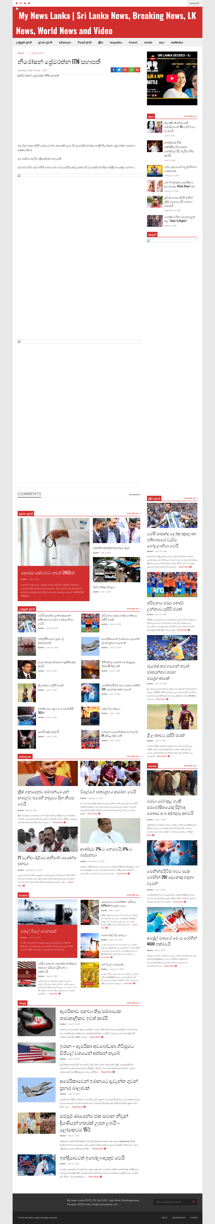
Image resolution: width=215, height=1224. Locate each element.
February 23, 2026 (171, 176)
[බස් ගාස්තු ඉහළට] (116, 569)
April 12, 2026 (169, 160)
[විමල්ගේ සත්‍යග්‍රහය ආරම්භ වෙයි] (110, 773)
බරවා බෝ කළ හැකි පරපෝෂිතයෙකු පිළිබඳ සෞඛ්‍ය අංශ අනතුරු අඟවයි (170, 807)
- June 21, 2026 (114, 624)
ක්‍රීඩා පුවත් (154, 498)
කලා (161, 42)
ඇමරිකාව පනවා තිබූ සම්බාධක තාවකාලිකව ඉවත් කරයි (90, 1014)
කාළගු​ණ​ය (116, 42)
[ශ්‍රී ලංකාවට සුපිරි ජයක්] (27, 692)
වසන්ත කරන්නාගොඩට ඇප (111, 547)
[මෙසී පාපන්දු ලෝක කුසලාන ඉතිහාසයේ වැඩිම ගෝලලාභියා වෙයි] (27, 623)
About (164, 1218)
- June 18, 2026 (73, 1059)
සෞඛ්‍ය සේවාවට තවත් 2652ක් (47, 572)
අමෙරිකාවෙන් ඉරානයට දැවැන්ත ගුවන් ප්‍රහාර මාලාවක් (120, 641)
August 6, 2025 (170, 226)
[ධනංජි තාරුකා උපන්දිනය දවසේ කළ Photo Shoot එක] (155, 186)
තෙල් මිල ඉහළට (111, 708)
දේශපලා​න (25, 756)
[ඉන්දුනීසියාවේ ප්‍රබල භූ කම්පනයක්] (27, 646)
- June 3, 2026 (51, 717)
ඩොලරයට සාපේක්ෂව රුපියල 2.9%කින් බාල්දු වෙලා (118, 903)
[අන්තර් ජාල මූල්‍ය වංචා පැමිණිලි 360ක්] (27, 716)
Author (24, 579)
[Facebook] (114, 69)
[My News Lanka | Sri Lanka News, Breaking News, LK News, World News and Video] (109, 23)
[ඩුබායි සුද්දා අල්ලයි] (27, 739)
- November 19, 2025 (33, 870)
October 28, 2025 (171, 191)
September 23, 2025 (172, 210)
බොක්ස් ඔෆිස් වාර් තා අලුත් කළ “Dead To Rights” (179, 219)
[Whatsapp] (132, 69)
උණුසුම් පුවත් (24, 42)
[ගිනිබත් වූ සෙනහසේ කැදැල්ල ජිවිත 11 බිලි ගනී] (90, 669)
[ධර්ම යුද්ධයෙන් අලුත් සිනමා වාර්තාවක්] (155, 171)
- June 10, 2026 (114, 647)
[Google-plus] (125, 69)
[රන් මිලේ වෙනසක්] (90, 975)
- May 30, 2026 (31, 810)
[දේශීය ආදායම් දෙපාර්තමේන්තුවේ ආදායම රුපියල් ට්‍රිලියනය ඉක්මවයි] (27, 974)
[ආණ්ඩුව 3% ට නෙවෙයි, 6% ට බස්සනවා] (110, 830)
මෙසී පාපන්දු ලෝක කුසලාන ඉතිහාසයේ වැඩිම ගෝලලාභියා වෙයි (55, 619)
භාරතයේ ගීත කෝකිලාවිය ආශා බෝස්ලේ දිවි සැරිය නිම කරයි (179, 148)
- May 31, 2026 (73, 1136)
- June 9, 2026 (51, 671)
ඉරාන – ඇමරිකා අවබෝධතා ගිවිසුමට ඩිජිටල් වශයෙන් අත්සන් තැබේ (97, 1049)
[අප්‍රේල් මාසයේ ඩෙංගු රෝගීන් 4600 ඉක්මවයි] (172, 919)
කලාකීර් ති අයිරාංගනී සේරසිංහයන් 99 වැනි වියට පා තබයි (179, 127)
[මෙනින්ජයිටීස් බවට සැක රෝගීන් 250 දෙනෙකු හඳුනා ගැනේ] (90, 692)
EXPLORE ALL (133, 513)
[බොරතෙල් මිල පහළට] (90, 945)
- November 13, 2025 (95, 861)
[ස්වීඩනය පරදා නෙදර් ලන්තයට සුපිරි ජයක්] (90, 623)
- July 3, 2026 (33, 579)
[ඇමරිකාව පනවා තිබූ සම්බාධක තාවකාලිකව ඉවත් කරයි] (37, 1022)
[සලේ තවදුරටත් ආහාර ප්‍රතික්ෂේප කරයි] (27, 669)
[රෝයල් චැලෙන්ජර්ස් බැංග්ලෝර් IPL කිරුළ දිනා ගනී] (90, 739)
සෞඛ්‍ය (152, 766)
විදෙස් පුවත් (84, 42)
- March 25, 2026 (115, 940)
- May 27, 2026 (73, 1164)
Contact (193, 1218)
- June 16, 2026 (51, 647)
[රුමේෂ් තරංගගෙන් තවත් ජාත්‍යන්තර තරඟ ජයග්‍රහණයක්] (172, 647)
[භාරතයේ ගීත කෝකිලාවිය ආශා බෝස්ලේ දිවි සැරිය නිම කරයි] (155, 146)
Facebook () (134, 494)
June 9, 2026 (169, 136)
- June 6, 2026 (160, 820)
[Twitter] (119, 69)
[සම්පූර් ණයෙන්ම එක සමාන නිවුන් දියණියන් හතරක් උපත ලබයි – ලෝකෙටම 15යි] (37, 1123)
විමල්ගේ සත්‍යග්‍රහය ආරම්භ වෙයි (108, 791)
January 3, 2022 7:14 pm (29, 70)
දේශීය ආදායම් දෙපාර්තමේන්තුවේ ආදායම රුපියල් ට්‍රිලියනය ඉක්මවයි (57, 967)
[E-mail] (137, 69)
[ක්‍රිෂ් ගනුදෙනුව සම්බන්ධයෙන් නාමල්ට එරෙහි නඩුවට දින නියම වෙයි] (48, 773)
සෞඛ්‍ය (148, 42)
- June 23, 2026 (51, 628)
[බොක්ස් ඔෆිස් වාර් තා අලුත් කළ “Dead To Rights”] (155, 221)
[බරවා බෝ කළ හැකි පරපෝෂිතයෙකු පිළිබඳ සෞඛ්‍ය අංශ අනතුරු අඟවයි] (172, 782)
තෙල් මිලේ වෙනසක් (38, 931)
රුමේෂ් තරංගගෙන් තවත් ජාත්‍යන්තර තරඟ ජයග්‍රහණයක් (168, 672)
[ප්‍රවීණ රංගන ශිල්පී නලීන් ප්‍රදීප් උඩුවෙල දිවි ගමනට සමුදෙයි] (155, 201)
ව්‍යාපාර (133, 42)
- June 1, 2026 (51, 736)
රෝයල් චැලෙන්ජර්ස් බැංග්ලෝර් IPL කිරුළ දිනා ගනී (119, 734)
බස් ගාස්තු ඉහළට (104, 587)
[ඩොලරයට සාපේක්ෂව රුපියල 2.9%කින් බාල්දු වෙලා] (90, 912)
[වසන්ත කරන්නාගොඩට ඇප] (116, 530)
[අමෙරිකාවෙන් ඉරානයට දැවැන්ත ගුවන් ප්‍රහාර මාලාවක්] (90, 646)
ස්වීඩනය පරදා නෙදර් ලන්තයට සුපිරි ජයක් (165, 605)
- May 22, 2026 (51, 976)
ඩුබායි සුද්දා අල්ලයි (48, 732)
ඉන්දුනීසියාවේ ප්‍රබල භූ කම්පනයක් (51, 641)
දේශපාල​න (65, 42)
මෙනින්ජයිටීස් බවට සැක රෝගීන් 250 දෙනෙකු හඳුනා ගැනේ (120, 687)
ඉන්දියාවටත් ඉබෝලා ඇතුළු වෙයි (92, 1157)
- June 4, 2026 (51, 690)
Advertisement (178, 1218)
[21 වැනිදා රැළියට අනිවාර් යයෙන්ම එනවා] (48, 839)
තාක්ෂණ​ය (177, 42)
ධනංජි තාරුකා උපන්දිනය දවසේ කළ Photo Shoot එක (179, 184)
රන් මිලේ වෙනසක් (112, 964)
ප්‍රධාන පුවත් (45, 42)
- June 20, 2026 (160, 684)
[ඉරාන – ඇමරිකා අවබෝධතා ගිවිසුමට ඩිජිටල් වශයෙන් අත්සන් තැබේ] (37, 1053)
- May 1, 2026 (113, 910)
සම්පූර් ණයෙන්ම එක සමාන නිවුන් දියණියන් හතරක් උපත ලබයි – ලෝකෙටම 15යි (94, 1122)
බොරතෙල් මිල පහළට (114, 935)
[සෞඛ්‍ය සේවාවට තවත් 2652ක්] (54, 542)
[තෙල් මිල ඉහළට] (90, 716)
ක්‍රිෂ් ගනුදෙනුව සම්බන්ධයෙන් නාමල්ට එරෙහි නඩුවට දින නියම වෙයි (46, 797)
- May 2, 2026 (159, 950)
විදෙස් (22, 1003)
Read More (38, 596)
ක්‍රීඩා (100, 42)
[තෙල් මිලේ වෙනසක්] (47, 912)
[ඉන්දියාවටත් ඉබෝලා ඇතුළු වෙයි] (37, 1165)
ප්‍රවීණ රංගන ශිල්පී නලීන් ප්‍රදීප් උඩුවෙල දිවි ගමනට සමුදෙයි (178, 201)
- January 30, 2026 (116, 969)
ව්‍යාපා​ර (23, 895)
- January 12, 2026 (95, 798)
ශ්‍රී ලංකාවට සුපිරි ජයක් (50, 685)
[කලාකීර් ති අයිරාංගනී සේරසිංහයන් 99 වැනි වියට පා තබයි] (155, 127)
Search (193, 3)
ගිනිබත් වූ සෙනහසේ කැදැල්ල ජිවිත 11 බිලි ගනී (118, 664)
